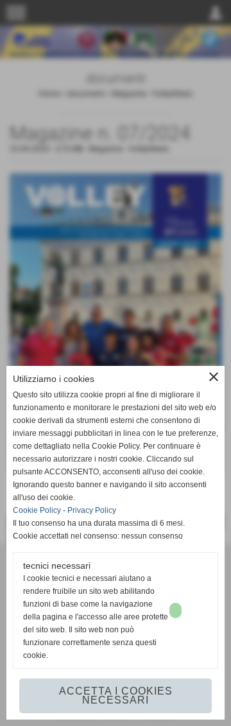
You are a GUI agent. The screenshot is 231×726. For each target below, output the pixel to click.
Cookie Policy (37, 510)
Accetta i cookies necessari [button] (116, 695)
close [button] (213, 377)
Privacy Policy (91, 510)
